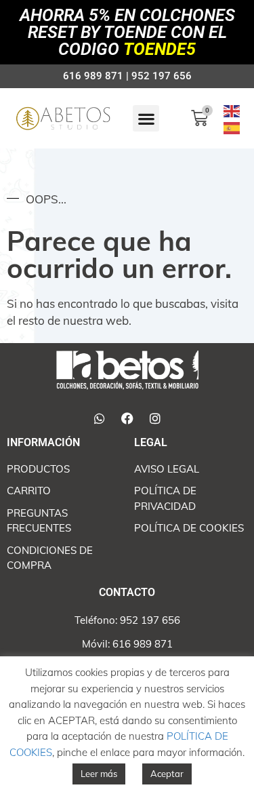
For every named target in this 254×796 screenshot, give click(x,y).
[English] (232, 109)
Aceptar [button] (167, 773)
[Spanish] (232, 127)
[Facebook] (127, 418)
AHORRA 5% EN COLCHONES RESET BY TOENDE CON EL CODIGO (127, 32)
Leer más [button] (99, 773)
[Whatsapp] (99, 418)
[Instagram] (155, 418)
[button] (146, 118)
